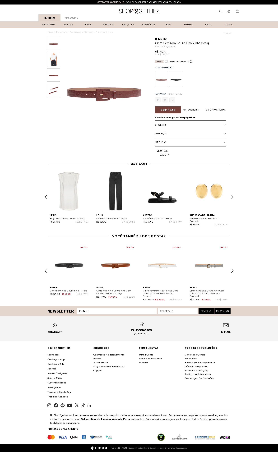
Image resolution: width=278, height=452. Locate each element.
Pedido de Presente (150, 358)
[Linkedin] (89, 405)
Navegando (54, 387)
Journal (51, 368)
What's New (48, 24)
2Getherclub (100, 362)
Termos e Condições (59, 391)
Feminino (49, 17)
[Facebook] (56, 405)
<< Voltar (227, 33)
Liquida (228, 24)
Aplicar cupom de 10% (179, 61)
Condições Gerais (195, 354)
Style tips (161, 124)
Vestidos (108, 24)
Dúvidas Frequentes (196, 366)
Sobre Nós (53, 354)
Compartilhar (217, 110)
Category (89, 32)
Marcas (68, 24)
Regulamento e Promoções (109, 366)
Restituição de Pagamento (200, 362)
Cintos (101, 32)
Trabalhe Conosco (57, 396)
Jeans (168, 24)
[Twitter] (76, 405)
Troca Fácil (191, 358)
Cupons (97, 370)
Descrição (161, 133)
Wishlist (143, 362)
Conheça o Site (56, 363)
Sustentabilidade (56, 382)
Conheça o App (56, 359)
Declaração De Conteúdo (199, 378)
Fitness (188, 24)
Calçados (128, 24)
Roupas (88, 24)
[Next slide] (232, 197)
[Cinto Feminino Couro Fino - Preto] (176, 79)
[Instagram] (49, 405)
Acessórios (148, 24)
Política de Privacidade (198, 374)
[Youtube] (69, 405)
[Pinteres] (62, 405)
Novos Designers (57, 373)
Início (50, 32)
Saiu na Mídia (54, 377)
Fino (110, 32)
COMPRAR (168, 109)
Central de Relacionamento (109, 354)
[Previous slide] (46, 197)
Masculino (71, 17)
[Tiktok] (83, 405)
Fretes (97, 358)
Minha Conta (146, 354)
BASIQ (161, 39)
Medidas (161, 142)
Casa (208, 24)
